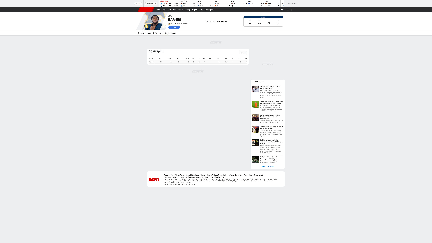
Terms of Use (168, 175)
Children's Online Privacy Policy (217, 175)
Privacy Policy (179, 175)
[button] (287, 10)
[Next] (285, 3)
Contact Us (184, 177)
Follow (174, 27)
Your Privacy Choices (171, 177)
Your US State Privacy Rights (195, 175)
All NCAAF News (268, 167)
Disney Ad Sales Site (196, 177)
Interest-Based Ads (235, 175)
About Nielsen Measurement (253, 175)
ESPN (146, 9)
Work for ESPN (210, 177)
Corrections (220, 177)
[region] (200, 60)
